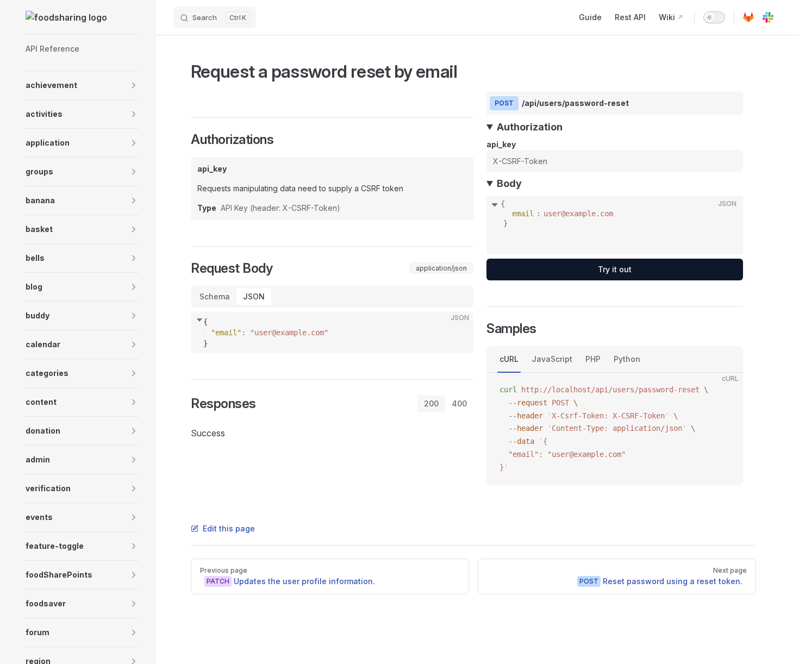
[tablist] (332, 297)
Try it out (615, 269)
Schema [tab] (214, 296)
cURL (509, 359)
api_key (501, 144)
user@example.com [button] (578, 213)
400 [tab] (459, 403)
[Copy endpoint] (726, 103)
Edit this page (229, 528)
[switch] (714, 17)
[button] (82, 85)
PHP (593, 359)
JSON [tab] (254, 296)
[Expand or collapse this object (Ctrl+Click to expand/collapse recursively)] (495, 204)
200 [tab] (431, 403)
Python (627, 359)
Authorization (530, 127)
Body (509, 183)
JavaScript (552, 359)
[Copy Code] (456, 329)
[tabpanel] (332, 332)
